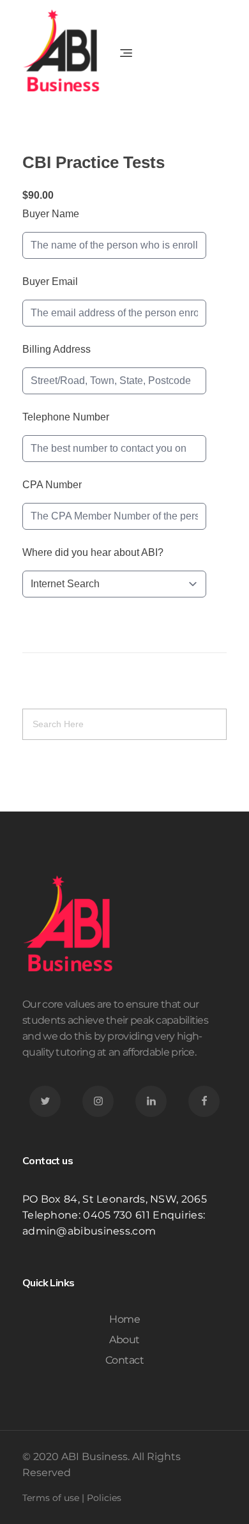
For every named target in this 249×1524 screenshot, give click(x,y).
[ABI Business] (63, 50)
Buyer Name (50, 213)
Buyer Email (50, 281)
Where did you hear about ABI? (92, 552)
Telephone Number (65, 417)
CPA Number (52, 484)
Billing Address (56, 349)
